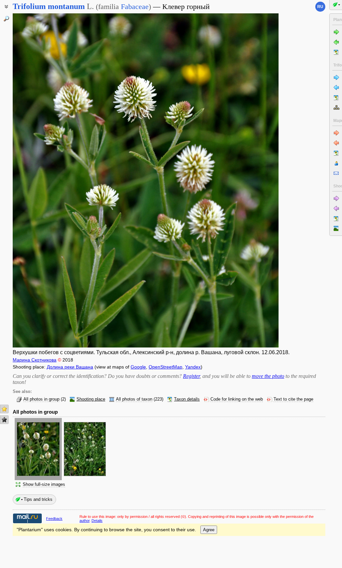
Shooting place (90, 399)
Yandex (193, 367)
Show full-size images (44, 484)
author (84, 521)
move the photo (268, 376)
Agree (208, 529)
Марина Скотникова (34, 360)
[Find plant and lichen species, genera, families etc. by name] (6, 19)
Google (138, 367)
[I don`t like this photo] (4, 419)
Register (191, 376)
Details (97, 521)
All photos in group (41, 399)
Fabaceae (135, 6)
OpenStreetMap (165, 367)
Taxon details (187, 399)
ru (320, 6)
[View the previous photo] (40, 180)
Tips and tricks (38, 499)
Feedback (54, 519)
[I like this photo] (4, 409)
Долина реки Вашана (70, 367)
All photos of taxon (134, 399)
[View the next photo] (250, 180)
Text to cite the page (293, 399)
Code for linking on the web (236, 399)
